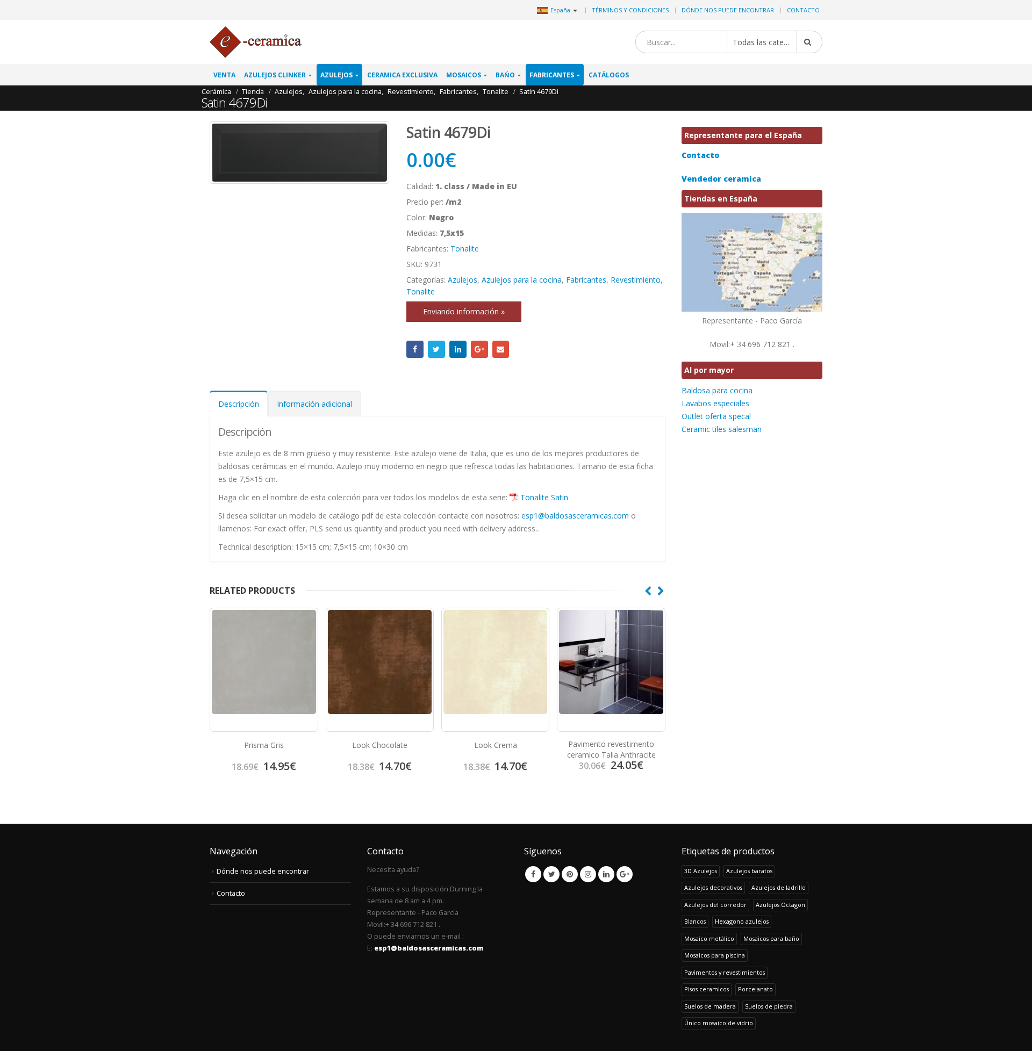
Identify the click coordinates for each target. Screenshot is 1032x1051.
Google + (479, 349)
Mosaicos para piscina (714, 955)
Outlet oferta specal (716, 416)
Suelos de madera (710, 1006)
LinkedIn (458, 349)
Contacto (803, 10)
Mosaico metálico (709, 938)
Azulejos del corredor (715, 905)
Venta (224, 75)
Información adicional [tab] (314, 404)
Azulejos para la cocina (522, 280)
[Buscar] (809, 42)
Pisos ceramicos (706, 989)
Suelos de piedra (769, 1006)
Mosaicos (463, 75)
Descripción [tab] (238, 404)
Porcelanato (755, 989)
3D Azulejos (700, 871)
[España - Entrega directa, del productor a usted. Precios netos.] (256, 42)
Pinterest (570, 874)
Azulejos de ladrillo (778, 887)
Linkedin (606, 874)
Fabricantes (551, 75)
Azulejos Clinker (275, 75)
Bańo (505, 75)
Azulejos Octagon (780, 905)
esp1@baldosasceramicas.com (575, 515)
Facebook (415, 349)
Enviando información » (464, 311)
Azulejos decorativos (713, 887)
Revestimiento (636, 280)
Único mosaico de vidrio (718, 1023)
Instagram (588, 874)
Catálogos (609, 75)
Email (501, 349)
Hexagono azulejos (742, 921)
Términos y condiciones (630, 10)
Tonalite (464, 248)
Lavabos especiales (715, 403)
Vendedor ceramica (721, 179)
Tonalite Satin (544, 497)
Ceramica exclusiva (402, 75)
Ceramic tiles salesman (722, 429)
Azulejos (336, 75)
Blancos (695, 921)
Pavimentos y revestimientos (724, 972)
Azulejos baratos (749, 871)
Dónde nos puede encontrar (728, 10)
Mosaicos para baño (771, 938)
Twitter (436, 349)
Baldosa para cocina (717, 390)
